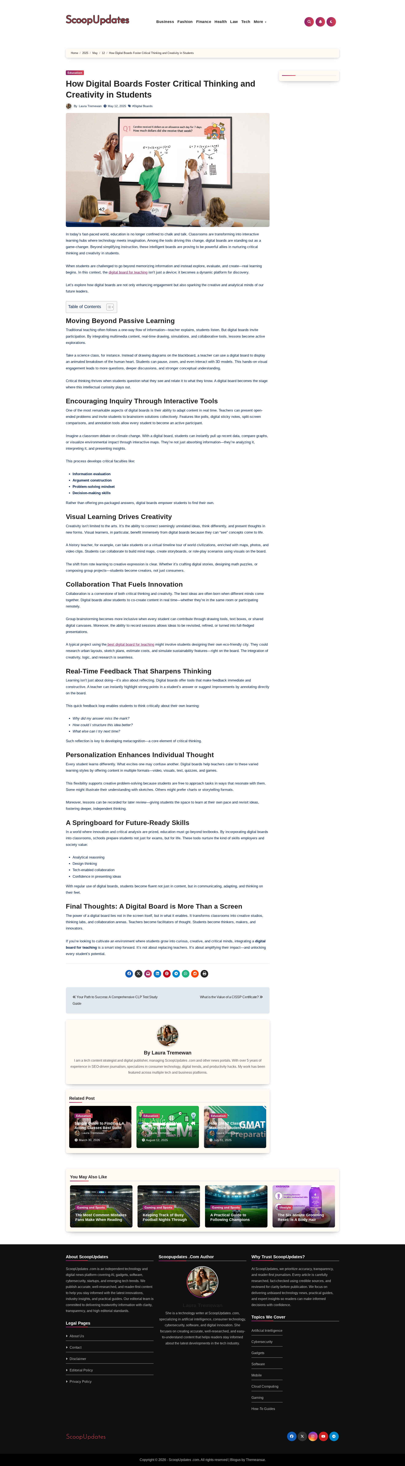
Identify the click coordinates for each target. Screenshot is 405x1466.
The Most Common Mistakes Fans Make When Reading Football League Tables (101, 1219)
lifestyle (285, 1207)
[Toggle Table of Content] (108, 307)
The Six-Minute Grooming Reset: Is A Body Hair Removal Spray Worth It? (301, 1219)
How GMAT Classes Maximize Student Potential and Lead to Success (233, 1128)
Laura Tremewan (90, 106)
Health (221, 22)
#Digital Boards (142, 106)
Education (75, 72)
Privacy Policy (81, 1381)
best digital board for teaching (130, 644)
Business (165, 22)
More (259, 22)
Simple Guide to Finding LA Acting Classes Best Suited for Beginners (99, 1128)
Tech (245, 22)
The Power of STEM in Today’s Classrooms (162, 1125)
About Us (77, 1336)
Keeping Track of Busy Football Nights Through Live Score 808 (165, 1219)
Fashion (185, 22)
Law (234, 22)
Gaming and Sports (91, 1207)
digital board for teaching (128, 272)
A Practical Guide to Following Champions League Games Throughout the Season (235, 1222)
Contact (75, 1347)
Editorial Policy (81, 1370)
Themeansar (255, 1460)
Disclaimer (78, 1358)
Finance (203, 22)
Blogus (235, 1460)
